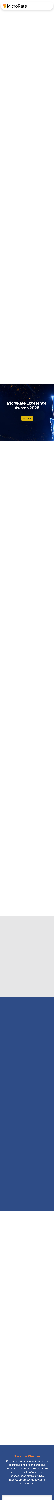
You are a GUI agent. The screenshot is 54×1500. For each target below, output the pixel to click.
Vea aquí (27, 418)
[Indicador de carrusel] (20, 451)
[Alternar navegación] (48, 5)
